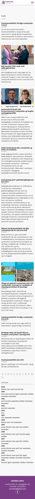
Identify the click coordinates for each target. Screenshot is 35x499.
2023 (3, 406)
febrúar (4, 389)
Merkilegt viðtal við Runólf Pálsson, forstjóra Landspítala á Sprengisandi (15, 334)
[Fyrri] (2, 374)
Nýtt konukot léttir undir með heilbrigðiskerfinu (12, 67)
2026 (3, 387)
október (31, 394)
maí (16, 389)
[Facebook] (17, 492)
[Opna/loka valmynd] (32, 2)
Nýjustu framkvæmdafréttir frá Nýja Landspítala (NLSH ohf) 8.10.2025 (15, 229)
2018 (3, 432)
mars (9, 389)
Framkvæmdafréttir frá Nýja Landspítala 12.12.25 (17, 24)
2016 (3, 446)
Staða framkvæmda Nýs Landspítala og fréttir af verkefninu (16, 149)
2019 (3, 425)
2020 (3, 420)
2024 (3, 399)
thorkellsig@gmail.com (17, 489)
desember (12, 396)
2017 (3, 439)
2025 (3, 392)
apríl (13, 389)
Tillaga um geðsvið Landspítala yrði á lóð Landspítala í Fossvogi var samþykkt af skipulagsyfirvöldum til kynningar (17, 285)
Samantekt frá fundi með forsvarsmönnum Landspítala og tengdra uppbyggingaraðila (17, 111)
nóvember (5, 396)
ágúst (17, 394)
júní (19, 389)
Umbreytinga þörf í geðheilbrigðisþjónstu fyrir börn (17, 181)
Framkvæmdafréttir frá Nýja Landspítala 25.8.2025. (17, 318)
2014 (3, 460)
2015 (3, 453)
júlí (22, 389)
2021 (3, 415)
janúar (3, 427)
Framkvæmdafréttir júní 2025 (12, 360)
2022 (3, 410)
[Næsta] (2, 377)
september (24, 394)
